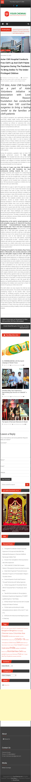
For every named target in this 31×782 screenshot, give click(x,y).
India (12, 647)
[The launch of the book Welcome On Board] (15, 409)
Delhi (18, 642)
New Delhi (19, 651)
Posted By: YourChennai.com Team (10, 77)
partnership (9, 654)
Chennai (5, 633)
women (19, 656)
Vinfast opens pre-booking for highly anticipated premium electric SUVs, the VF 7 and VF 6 (15, 610)
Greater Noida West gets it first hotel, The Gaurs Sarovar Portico (16, 326)
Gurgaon (20, 645)
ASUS (22, 628)
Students (9, 656)
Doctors (5, 645)
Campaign (20, 630)
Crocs (15, 642)
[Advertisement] (15, 705)
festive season (10, 645)
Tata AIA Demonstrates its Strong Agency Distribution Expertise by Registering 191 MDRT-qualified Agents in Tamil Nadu (15, 596)
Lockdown (23, 648)
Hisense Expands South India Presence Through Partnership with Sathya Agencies (21, 31)
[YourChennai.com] (3, 24)
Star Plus (4, 656)
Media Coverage (6, 767)
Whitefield (14, 656)
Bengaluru (13, 631)
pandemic (4, 654)
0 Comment (25, 77)
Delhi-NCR (23, 642)
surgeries (12, 81)
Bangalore (5, 631)
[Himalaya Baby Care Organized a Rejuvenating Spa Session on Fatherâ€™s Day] (15, 378)
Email (2, 466)
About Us (6, 685)
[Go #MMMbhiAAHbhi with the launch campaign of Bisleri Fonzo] (15, 348)
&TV (3, 628)
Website (3, 472)
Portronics (14, 654)
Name (3, 460)
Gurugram (26, 645)
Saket (26, 654)
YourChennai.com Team (17, 365)
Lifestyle (8, 50)
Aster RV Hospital (16, 628)
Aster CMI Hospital (6, 79)
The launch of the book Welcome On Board (14, 422)
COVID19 (10, 642)
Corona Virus (11, 639)
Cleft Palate (17, 79)
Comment (4, 442)
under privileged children (19, 81)
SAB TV (23, 654)
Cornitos (22, 636)
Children (10, 633)
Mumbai (11, 651)
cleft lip (12, 79)
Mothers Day (4, 651)
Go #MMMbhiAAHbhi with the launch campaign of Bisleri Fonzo (13, 362)
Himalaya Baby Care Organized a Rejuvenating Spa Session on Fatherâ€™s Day (14, 392)
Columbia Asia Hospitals (13, 636)
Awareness (26, 628)
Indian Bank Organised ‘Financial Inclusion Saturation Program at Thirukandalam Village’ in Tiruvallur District (15, 573)
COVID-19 (20, 639)
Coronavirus (5, 639)
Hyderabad (6, 648)
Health (2, 50)
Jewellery (17, 648)
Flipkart (15, 645)
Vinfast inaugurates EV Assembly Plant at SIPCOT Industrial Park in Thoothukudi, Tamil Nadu (14, 587)
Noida (24, 651)
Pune (19, 654)
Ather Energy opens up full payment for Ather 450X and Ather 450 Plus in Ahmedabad (15, 320)
